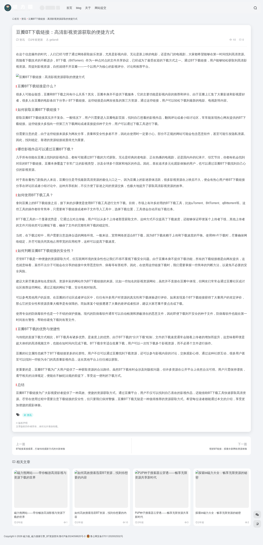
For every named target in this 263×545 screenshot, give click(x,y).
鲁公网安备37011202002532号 (106, 536)
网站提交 (100, 8)
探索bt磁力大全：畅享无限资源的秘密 (218, 513)
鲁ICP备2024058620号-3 (72, 536)
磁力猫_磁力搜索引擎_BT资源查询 (41, 536)
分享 (62, 100)
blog (78, 8)
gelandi (53, 39)
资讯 (23, 18)
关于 (88, 8)
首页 (69, 8)
